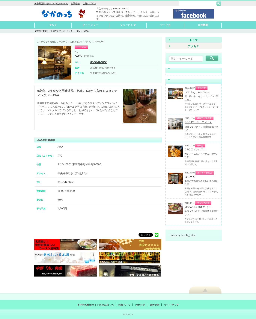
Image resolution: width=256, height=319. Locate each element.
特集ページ (124, 304)
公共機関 (203, 24)
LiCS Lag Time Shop (197, 92)
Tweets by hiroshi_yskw (182, 235)
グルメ (53, 24)
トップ (193, 40)
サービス (165, 24)
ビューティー (90, 24)
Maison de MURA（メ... (199, 206)
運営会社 (154, 304)
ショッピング (128, 24)
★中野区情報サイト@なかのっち (51, 3)
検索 (218, 3)
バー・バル (75, 31)
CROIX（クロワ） (195, 149)
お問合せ (75, 3)
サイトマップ (171, 304)
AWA (78, 56)
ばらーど (190, 176)
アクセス (193, 46)
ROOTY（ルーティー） (198, 122)
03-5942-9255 (98, 62)
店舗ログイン (89, 3)
